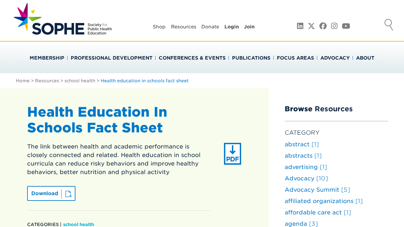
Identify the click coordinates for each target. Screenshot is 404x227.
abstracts (303, 155)
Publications (251, 58)
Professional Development (111, 58)
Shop (159, 27)
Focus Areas (295, 58)
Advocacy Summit (317, 189)
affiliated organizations (324, 201)
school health (79, 80)
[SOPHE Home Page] (63, 31)
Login (231, 27)
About (365, 58)
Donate (210, 27)
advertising (306, 167)
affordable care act (318, 212)
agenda (301, 223)
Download (44, 193)
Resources (183, 27)
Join (249, 27)
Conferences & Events (192, 58)
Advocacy (335, 58)
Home (23, 80)
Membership (47, 58)
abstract (302, 144)
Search (389, 25)
